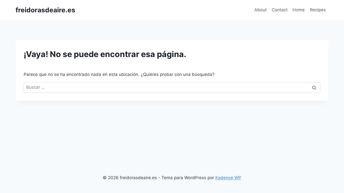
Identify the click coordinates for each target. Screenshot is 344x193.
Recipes (318, 9)
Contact (280, 9)
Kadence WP (228, 177)
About (260, 9)
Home (299, 9)
